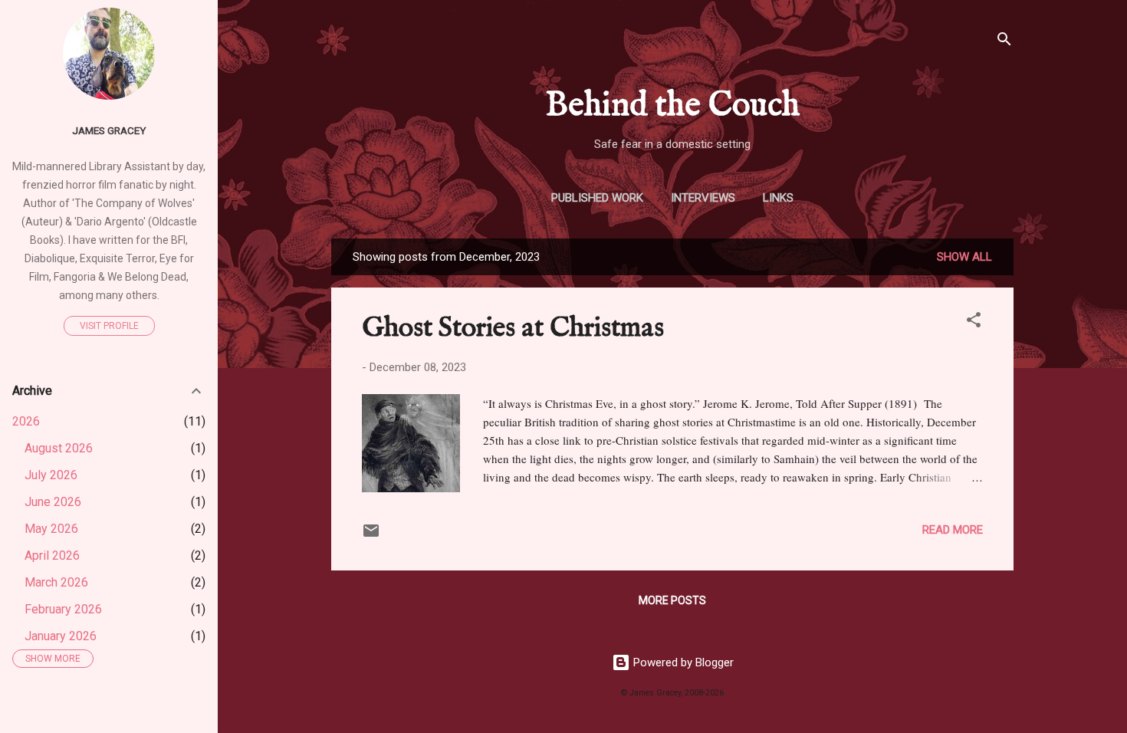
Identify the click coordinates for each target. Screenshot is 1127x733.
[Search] (1004, 41)
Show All (964, 257)
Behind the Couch (673, 105)
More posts (672, 600)
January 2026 (61, 636)
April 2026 (52, 555)
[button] (973, 322)
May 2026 (51, 528)
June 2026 (53, 502)
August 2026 (59, 448)
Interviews (703, 198)
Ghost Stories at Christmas (513, 328)
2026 (26, 421)
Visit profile (109, 325)
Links (778, 198)
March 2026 (56, 582)
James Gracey (109, 130)
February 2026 (63, 609)
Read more (952, 530)
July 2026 (51, 475)
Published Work (597, 198)
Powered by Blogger (682, 662)
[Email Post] (371, 536)
